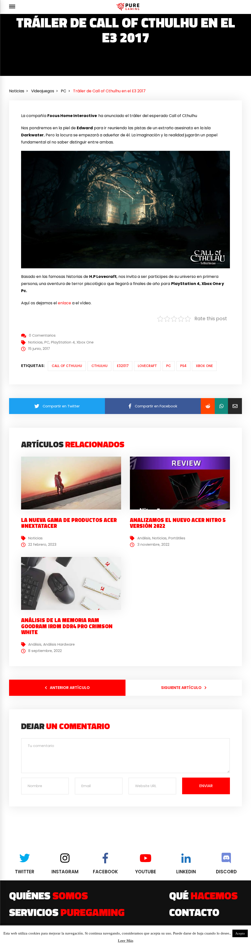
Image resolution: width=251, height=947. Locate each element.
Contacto (194, 912)
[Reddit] (208, 406)
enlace (64, 303)
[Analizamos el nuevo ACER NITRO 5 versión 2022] (182, 491)
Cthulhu (99, 366)
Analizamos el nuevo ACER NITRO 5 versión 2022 (178, 523)
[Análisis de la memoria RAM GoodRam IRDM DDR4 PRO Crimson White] (73, 591)
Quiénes (48, 895)
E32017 (123, 366)
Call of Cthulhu (67, 366)
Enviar (206, 786)
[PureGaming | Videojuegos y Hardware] (128, 7)
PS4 (183, 366)
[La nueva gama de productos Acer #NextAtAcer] (73, 491)
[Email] (235, 406)
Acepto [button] (240, 933)
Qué (203, 895)
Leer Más (125, 941)
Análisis (144, 538)
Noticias (35, 342)
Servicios (67, 912)
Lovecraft (147, 366)
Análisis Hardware (59, 644)
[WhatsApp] (221, 406)
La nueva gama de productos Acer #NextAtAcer (69, 523)
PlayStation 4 (63, 342)
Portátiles (176, 538)
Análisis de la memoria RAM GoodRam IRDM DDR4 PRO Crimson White (67, 626)
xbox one (204, 366)
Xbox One (85, 342)
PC (46, 342)
